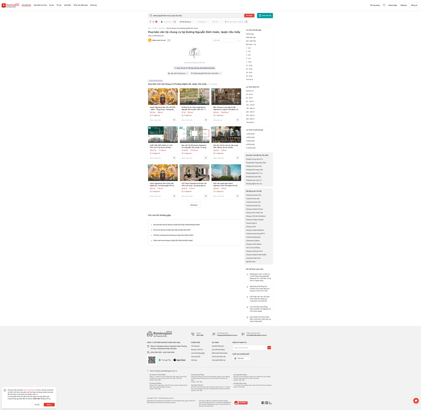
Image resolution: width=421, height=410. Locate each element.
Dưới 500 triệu (251, 37)
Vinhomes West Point (253, 258)
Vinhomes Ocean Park (253, 195)
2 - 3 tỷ (248, 51)
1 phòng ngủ (250, 134)
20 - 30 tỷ (249, 69)
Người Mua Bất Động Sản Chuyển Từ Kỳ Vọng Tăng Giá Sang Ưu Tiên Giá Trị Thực (259, 288)
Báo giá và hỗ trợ (197, 349)
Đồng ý (49, 405)
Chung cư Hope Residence (255, 230)
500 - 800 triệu (251, 41)
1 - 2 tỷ (248, 48)
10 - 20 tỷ (249, 65)
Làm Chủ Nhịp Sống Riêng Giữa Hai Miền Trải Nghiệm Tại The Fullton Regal (260, 309)
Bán (149, 28)
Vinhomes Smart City (253, 202)
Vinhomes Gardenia (253, 241)
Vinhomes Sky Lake (252, 199)
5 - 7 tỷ (248, 58)
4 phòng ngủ (250, 144)
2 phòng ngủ (250, 137)
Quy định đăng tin (218, 346)
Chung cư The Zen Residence (256, 216)
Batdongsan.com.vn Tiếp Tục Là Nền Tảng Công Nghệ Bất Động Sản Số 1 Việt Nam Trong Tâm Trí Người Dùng (260, 277)
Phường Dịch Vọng (254, 170)
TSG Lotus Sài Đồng (253, 248)
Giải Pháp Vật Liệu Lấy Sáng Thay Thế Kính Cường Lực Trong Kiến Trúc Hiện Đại (259, 298)
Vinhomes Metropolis (253, 237)
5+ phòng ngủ (250, 148)
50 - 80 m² (249, 98)
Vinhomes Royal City (253, 206)
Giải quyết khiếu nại (218, 360)
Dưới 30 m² (250, 91)
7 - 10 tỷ (248, 62)
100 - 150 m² (250, 105)
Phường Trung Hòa (254, 159)
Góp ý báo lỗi (195, 356)
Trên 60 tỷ (249, 79)
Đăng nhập (393, 5)
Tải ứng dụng (375, 5)
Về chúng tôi (195, 346)
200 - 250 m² (250, 112)
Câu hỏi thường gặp (198, 353)
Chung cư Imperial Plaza (254, 209)
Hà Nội (154, 28)
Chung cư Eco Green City (254, 213)
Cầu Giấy (162, 28)
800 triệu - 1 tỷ (251, 44)
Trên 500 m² (250, 122)
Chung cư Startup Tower (254, 251)
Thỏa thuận (250, 34)
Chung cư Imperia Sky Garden (256, 255)
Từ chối (36, 405)
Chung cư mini (251, 227)
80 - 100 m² (250, 101)
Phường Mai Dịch (253, 177)
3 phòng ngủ (250, 141)
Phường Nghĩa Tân (254, 184)
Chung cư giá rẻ (251, 223)
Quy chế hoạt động (218, 349)
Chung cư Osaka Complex (255, 220)
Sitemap (194, 360)
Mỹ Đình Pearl (251, 262)
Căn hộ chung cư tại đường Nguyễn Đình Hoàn (182, 28)
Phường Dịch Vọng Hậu (256, 163)
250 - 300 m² (250, 115)
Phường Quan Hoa (254, 180)
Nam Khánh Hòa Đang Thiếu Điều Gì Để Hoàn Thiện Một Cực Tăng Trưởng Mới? (260, 319)
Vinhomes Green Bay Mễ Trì (255, 234)
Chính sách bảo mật (219, 356)
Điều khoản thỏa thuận (219, 353)
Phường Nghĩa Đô (254, 173)
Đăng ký (403, 5)
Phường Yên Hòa (254, 166)
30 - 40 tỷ (249, 72)
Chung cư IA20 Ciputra (253, 244)
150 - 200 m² (250, 108)
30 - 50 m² (249, 94)
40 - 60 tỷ (249, 76)
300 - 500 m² (250, 119)
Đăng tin (414, 5)
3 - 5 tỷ (248, 55)
